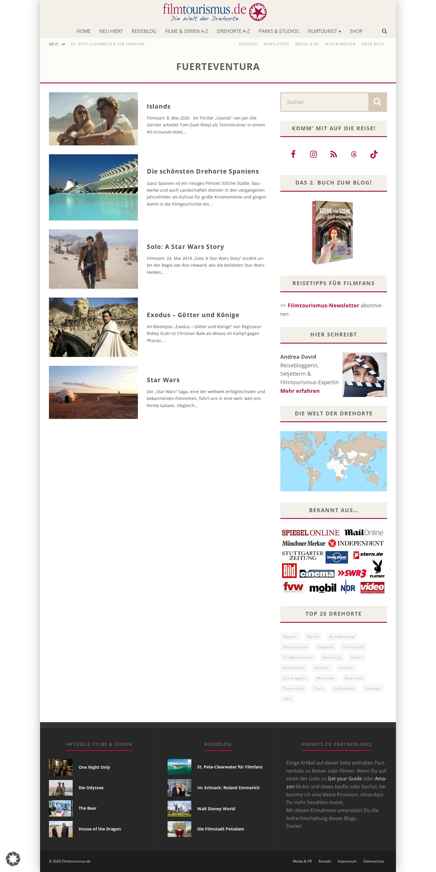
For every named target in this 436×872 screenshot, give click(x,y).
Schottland (344, 688)
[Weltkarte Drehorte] (333, 489)
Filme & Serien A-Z (186, 31)
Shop (356, 31)
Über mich (373, 44)
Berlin (313, 636)
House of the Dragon (100, 829)
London (346, 667)
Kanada (322, 667)
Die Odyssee (91, 787)
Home (83, 31)
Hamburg (332, 657)
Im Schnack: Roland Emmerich (228, 787)
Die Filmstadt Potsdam (220, 829)
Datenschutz (373, 861)
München (325, 678)
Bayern (290, 636)
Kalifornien (293, 667)
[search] (377, 102)
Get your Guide (345, 778)
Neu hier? (111, 31)
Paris (319, 688)
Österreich (293, 688)
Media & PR (307, 44)
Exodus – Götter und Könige (193, 315)
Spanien (373, 688)
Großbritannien (298, 657)
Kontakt (248, 44)
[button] (13, 859)
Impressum (347, 861)
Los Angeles (294, 678)
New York (354, 678)
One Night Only (94, 767)
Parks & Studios (279, 31)
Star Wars (163, 380)
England (325, 646)
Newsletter (276, 44)
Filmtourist (322, 31)
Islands (159, 106)
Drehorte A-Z (233, 31)
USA (287, 698)
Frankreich (353, 646)
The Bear (87, 808)
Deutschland (295, 646)
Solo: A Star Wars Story (185, 246)
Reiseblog (144, 31)
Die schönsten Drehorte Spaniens (203, 171)
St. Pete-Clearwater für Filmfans (108, 44)
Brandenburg (341, 636)
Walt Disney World (216, 808)
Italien (357, 657)
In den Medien (340, 44)
